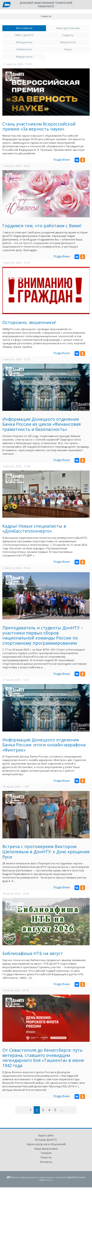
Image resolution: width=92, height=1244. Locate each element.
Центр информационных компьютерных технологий (40, 1177)
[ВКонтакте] (77, 160)
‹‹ (20, 1110)
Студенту (68, 35)
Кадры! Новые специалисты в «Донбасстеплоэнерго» (34, 528)
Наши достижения (68, 28)
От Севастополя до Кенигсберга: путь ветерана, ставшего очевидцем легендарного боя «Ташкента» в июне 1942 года (43, 1057)
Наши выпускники (46, 1148)
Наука (68, 49)
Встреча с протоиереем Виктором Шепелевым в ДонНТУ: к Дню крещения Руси (45, 851)
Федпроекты (24, 56)
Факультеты (68, 42)
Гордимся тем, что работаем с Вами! (41, 225)
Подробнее (62, 160)
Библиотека (24, 49)
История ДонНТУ (46, 1139)
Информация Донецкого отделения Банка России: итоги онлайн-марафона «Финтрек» (44, 745)
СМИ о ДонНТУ (24, 35)
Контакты (46, 1162)
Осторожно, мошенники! (29, 322)
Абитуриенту (24, 42)
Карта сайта (46, 1135)
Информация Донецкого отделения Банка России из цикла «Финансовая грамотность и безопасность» (41, 424)
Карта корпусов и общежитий (46, 1144)
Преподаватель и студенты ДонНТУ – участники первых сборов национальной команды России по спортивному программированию (42, 635)
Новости (46, 1157)
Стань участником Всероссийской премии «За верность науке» (38, 126)
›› (76, 1110)
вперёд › (69, 1111)
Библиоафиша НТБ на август (32, 953)
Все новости (31, 28)
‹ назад (26, 1111)
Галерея (46, 1153)
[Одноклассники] (82, 160)
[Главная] (6, 5)
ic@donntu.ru (46, 1179)
